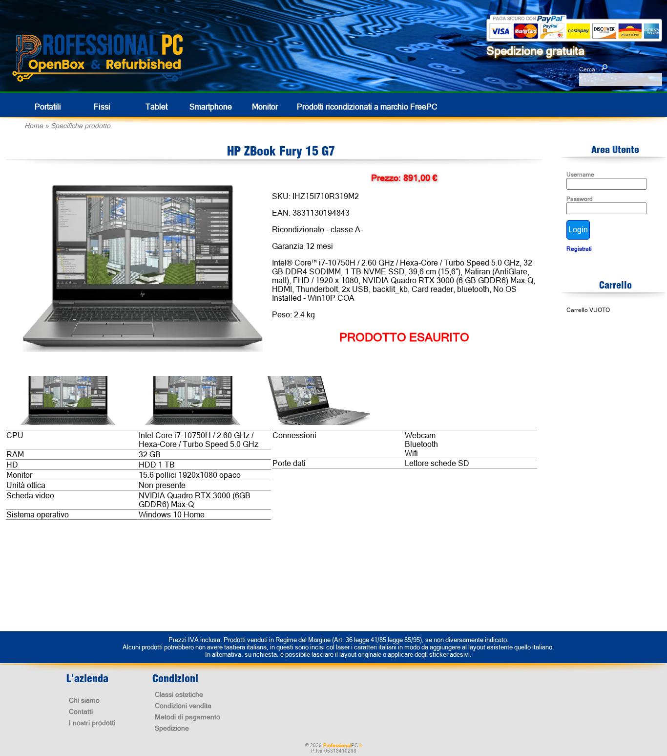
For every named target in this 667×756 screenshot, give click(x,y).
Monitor (265, 106)
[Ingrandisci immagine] (143, 269)
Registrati (579, 248)
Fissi (102, 106)
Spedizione (172, 728)
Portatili (48, 106)
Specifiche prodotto (80, 126)
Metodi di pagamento (187, 717)
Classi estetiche (179, 694)
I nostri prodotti (92, 723)
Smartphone (210, 106)
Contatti (81, 711)
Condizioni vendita (183, 706)
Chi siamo (84, 700)
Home (33, 126)
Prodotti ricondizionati (367, 106)
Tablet (156, 106)
